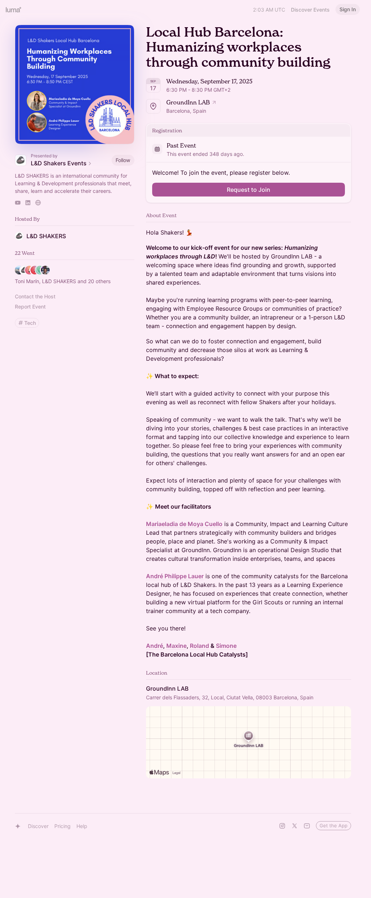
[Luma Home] (14, 9)
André (154, 645)
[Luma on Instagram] (282, 826)
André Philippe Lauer (175, 576)
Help (81, 826)
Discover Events (310, 10)
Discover (38, 826)
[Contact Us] (307, 826)
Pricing (62, 826)
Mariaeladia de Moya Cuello (184, 523)
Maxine (176, 645)
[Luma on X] (294, 826)
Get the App (333, 825)
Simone (226, 645)
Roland (199, 645)
